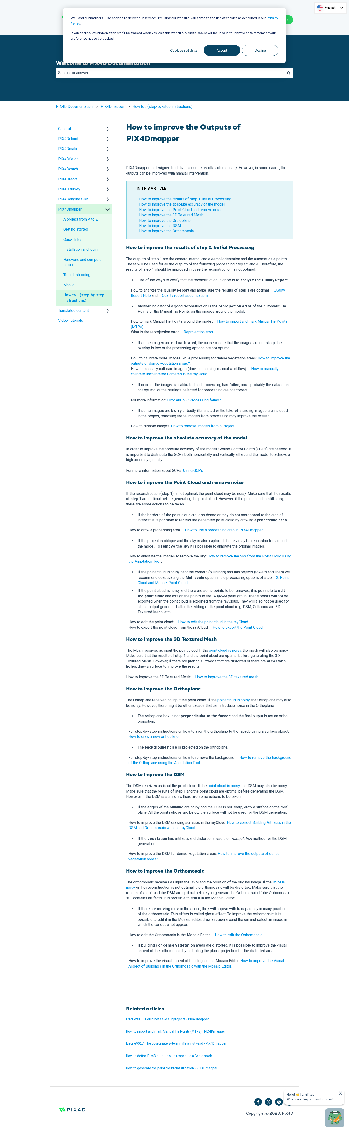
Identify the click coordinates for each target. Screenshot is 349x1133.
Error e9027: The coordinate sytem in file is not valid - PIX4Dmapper (176, 1043)
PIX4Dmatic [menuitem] (68, 148)
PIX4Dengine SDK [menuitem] (73, 199)
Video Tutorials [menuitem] (70, 320)
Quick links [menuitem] (72, 239)
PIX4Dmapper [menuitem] (70, 209)
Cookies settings (183, 50)
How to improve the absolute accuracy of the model (182, 204)
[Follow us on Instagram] (279, 1102)
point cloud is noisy (225, 650)
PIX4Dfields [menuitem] (68, 159)
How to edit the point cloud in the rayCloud (213, 622)
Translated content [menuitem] (73, 310)
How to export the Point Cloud (238, 627)
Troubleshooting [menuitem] (76, 275)
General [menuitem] (64, 129)
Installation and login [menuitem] (80, 249)
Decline (260, 50)
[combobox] (170, 72)
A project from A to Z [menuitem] (80, 219)
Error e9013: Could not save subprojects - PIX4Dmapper (167, 1019)
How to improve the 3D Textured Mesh (171, 215)
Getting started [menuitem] (75, 229)
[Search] (288, 72)
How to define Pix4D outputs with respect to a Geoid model (169, 1056)
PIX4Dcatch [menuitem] (68, 169)
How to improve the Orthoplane (165, 220)
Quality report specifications (185, 295)
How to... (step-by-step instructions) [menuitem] (83, 297)
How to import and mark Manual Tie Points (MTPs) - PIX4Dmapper (175, 1031)
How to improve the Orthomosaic (166, 231)
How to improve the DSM (160, 225)
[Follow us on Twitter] (268, 1102)
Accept (222, 50)
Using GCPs (193, 470)
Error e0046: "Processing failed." (194, 400)
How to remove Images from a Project (202, 426)
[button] (108, 129)
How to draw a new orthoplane (153, 736)
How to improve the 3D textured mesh (226, 677)
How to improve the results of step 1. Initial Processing (185, 199)
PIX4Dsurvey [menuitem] (69, 189)
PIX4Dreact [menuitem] (67, 179)
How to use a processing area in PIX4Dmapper (224, 530)
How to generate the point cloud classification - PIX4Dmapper (171, 1068)
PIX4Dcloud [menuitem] (68, 139)
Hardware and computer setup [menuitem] (83, 262)
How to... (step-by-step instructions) (162, 106)
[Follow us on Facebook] (258, 1102)
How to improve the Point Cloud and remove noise (180, 210)
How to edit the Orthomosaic (238, 935)
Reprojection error (198, 332)
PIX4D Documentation (74, 106)
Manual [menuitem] (69, 285)
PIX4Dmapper (112, 106)
